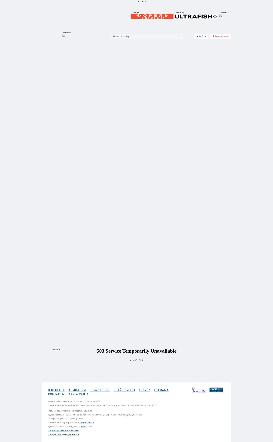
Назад (50, 280)
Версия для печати (177, 280)
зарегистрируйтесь (210, 76)
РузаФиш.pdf (52, 268)
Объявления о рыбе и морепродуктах (77, 45)
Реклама (161, 390)
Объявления (100, 390)
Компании (77, 390)
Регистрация (221, 36)
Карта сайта (78, 394)
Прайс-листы (124, 390)
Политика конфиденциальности (63, 434)
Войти (202, 36)
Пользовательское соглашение (63, 430)
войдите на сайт (212, 80)
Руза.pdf (49, 271)
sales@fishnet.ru (86, 422)
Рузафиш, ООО (212, 61)
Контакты (213, 88)
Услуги (144, 390)
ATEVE (84, 426)
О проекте (56, 390)
